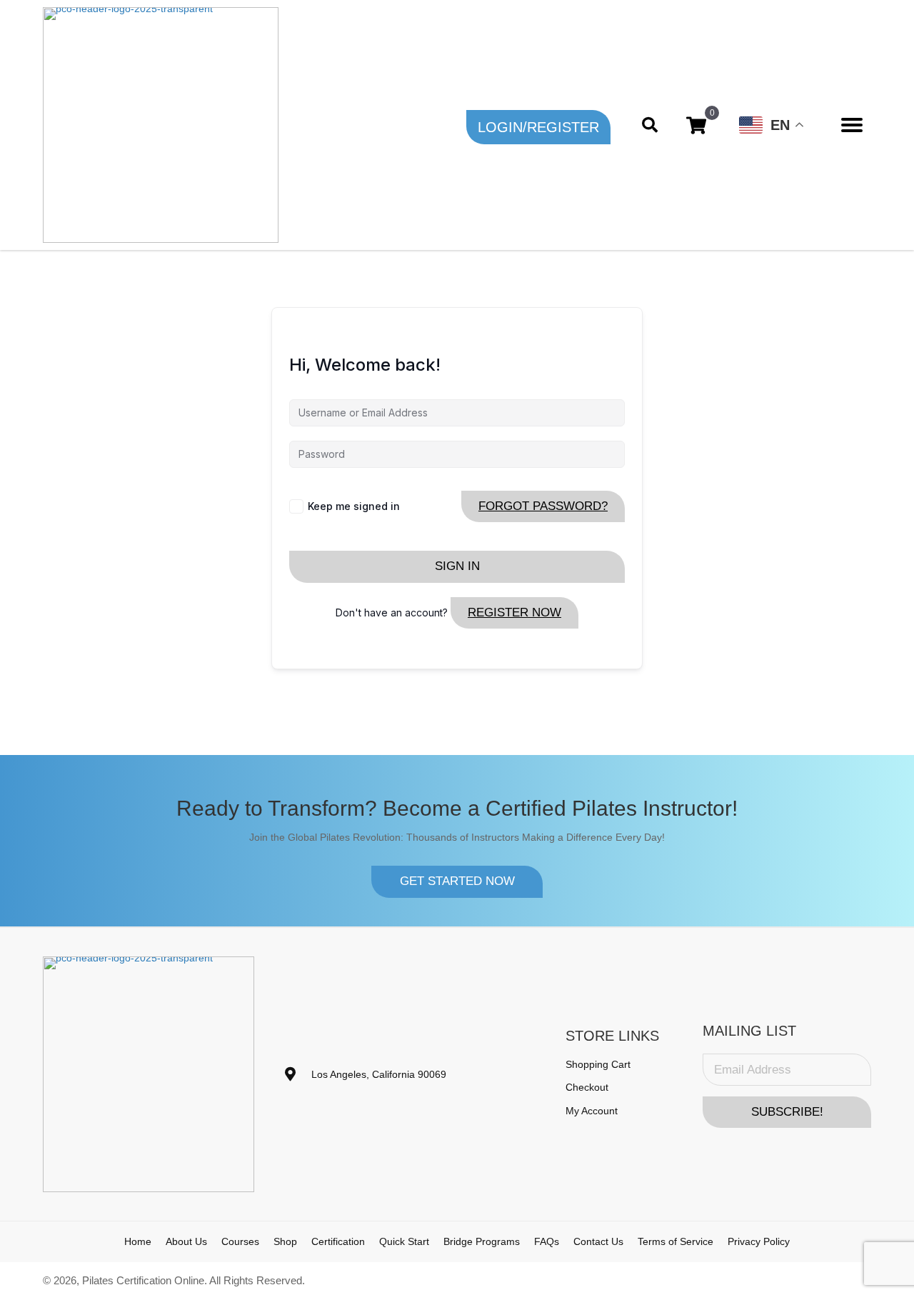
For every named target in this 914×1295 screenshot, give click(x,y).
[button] (538, 127)
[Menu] (851, 125)
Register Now (514, 612)
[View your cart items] (696, 125)
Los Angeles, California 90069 (378, 1074)
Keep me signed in (354, 506)
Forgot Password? (543, 506)
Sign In (457, 566)
